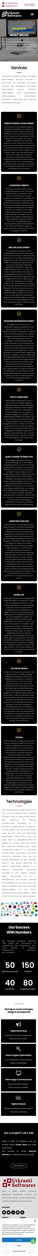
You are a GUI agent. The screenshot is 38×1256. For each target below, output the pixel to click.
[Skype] (22, 1212)
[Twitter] (9, 1212)
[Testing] (19, 730)
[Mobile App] (19, 587)
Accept (19, 1240)
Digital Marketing (19, 397)
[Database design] (19, 661)
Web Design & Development (18, 1079)
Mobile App (19, 594)
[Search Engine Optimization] (18, 1048)
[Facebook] (4, 1212)
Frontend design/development (19, 321)
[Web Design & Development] (18, 1073)
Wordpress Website (19, 185)
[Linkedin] (18, 1212)
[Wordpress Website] (19, 178)
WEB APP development (19, 247)
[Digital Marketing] (19, 390)
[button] (35, 1221)
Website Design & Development (19, 123)
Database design (19, 668)
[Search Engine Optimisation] (19, 449)
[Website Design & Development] (19, 116)
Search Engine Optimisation (19, 456)
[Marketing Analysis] (19, 514)
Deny (19, 1245)
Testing (19, 737)
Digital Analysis (18, 1103)
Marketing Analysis (19, 521)
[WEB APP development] (19, 240)
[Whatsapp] (13, 1212)
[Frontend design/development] (19, 314)
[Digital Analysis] (18, 1097)
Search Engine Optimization (18, 1055)
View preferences (19, 1251)
